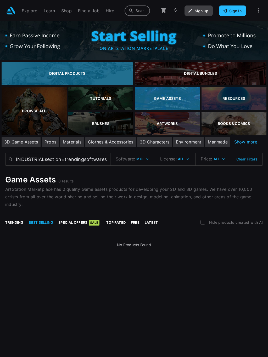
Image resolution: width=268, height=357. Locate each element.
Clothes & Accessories (110, 142)
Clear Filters (246, 159)
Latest (151, 222)
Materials (72, 142)
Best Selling (41, 222)
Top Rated (116, 222)
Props (50, 142)
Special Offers (78, 222)
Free (135, 222)
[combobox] (137, 10)
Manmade (217, 142)
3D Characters (154, 142)
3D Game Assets (21, 142)
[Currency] (175, 10)
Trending (14, 222)
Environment (188, 142)
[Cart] (163, 10)
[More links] (258, 10)
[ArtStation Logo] (10, 11)
